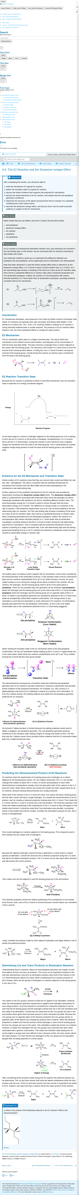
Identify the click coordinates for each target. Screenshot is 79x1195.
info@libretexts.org (47, 1192)
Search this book (5, 34)
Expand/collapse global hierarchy (4, 163)
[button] (7, 124)
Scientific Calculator (10, 110)
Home (11, 163)
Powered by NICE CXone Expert (31, 1184)
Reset (3, 55)
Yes (6, 1175)
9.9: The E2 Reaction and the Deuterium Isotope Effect (20, 1154)
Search (5, 159)
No (13, 1175)
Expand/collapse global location (76, 163)
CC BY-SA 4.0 (56, 1154)
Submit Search (6, 41)
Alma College (47, 163)
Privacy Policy (56, 1190)
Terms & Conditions (68, 1190)
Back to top (5, 1165)
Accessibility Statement (9, 1192)
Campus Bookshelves (28, 163)
